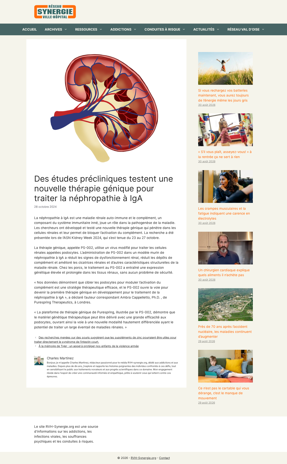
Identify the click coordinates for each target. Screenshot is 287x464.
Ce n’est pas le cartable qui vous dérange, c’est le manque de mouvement (223, 393)
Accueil (29, 29)
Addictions (120, 29)
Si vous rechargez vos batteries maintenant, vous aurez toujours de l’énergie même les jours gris (223, 95)
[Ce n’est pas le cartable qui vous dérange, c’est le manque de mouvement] (225, 380)
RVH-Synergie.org (143, 458)
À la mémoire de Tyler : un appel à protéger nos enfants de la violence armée (89, 346)
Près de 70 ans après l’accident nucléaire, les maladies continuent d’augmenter (225, 331)
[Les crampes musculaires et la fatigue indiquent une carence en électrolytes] (225, 200)
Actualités (203, 29)
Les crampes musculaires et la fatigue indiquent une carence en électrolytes (224, 213)
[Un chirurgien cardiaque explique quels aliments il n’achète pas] (225, 262)
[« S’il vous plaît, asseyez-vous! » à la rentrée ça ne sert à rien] (225, 144)
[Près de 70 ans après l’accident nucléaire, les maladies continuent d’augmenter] (225, 318)
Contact (164, 458)
